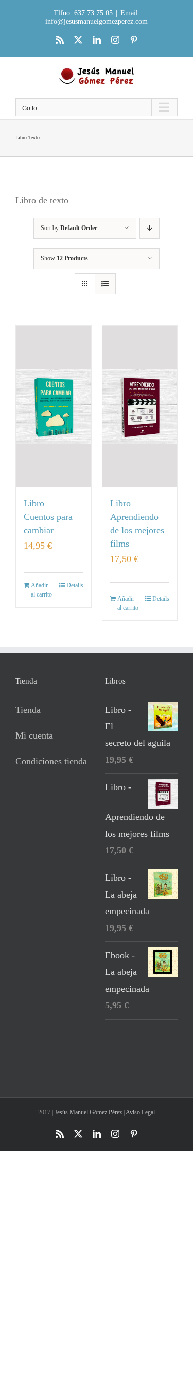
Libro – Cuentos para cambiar (48, 516)
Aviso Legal (140, 1112)
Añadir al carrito (41, 590)
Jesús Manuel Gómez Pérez (88, 1112)
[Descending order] (149, 228)
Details (74, 585)
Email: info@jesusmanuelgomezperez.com (96, 17)
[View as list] (105, 284)
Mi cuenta (34, 735)
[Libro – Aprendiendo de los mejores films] (140, 406)
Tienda (28, 710)
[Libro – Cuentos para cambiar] (53, 406)
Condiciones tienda (51, 761)
